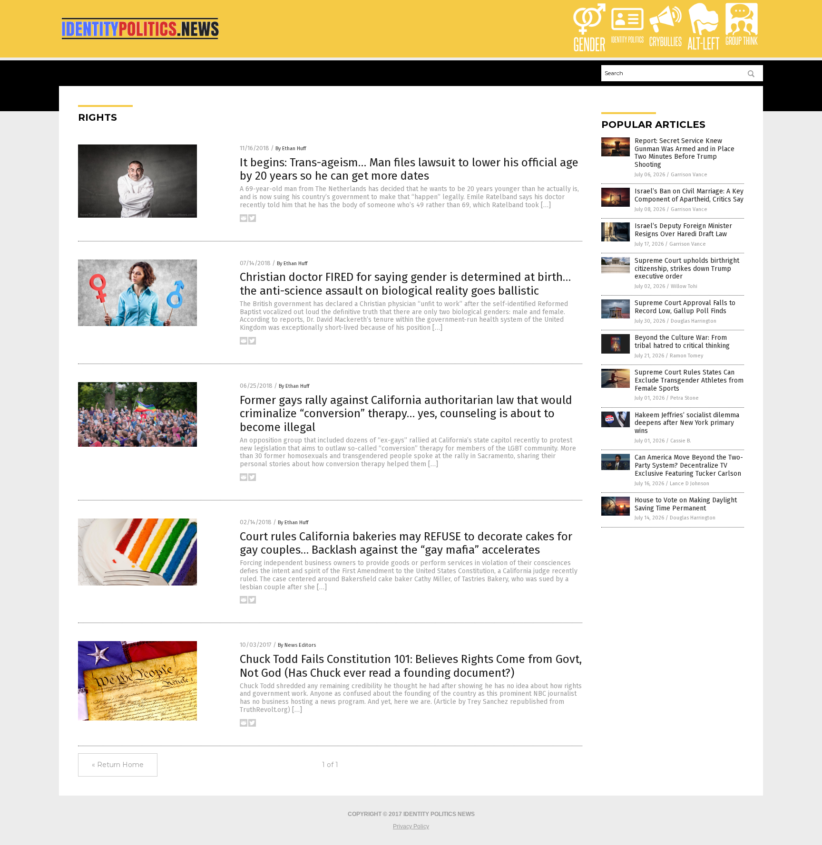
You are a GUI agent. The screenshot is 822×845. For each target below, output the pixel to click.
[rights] (140, 41)
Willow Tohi (684, 286)
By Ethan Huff (290, 148)
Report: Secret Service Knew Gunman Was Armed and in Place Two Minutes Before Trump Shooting (684, 153)
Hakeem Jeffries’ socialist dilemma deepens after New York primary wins (687, 423)
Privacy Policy (411, 826)
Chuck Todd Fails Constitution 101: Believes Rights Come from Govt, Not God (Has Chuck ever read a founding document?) (411, 666)
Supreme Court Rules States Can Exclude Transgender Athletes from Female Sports (689, 380)
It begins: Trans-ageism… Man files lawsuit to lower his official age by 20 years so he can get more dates (409, 169)
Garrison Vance (689, 175)
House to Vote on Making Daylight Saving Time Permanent (686, 504)
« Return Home (118, 764)
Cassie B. (680, 441)
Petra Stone (684, 398)
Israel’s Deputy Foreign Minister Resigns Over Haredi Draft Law (683, 230)
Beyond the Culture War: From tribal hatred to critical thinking (682, 342)
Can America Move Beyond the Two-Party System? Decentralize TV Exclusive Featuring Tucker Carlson (689, 465)
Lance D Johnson (689, 483)
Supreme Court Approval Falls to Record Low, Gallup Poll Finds (685, 307)
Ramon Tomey (686, 356)
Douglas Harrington (693, 321)
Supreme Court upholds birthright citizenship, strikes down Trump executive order (687, 269)
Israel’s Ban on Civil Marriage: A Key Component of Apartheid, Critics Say (689, 195)
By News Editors (297, 645)
